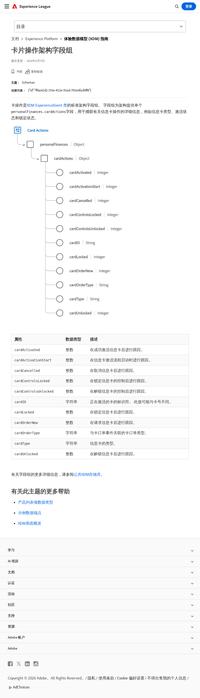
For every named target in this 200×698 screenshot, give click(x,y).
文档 (15, 38)
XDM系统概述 (29, 523)
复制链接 (37, 71)
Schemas (28, 82)
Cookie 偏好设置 (130, 678)
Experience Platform (41, 38)
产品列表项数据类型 (35, 502)
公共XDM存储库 (87, 474)
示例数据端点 (29, 512)
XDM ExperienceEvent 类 (47, 105)
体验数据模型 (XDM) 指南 (86, 38)
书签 (19, 71)
